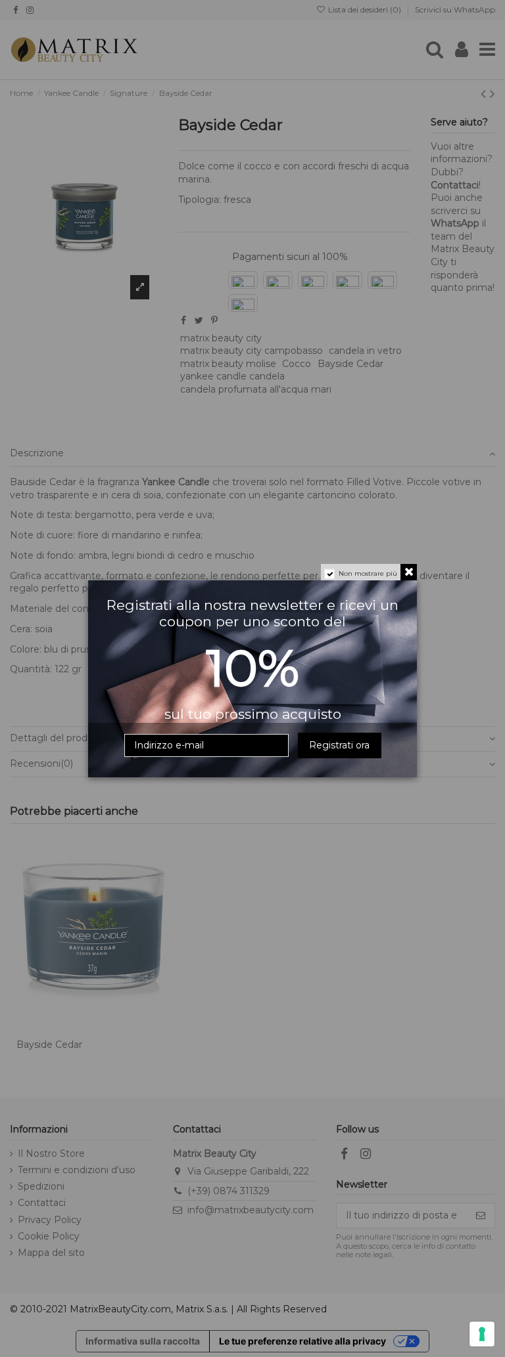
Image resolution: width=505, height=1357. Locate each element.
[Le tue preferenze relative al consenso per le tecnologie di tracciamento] (481, 1334)
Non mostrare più (368, 573)
